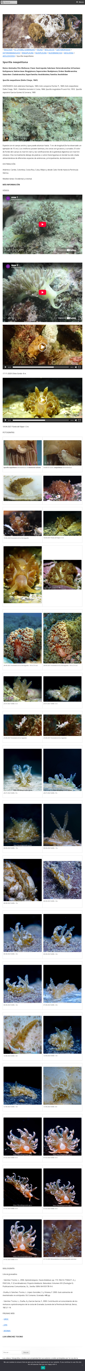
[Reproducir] (5, 367)
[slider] (41, 367)
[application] (42, 119)
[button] (42, 347)
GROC (6, 1319)
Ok (43, 1368)
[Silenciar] (76, 367)
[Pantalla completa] (79, 367)
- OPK (5, 1325)
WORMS (7, 1331)
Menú (81, 2)
